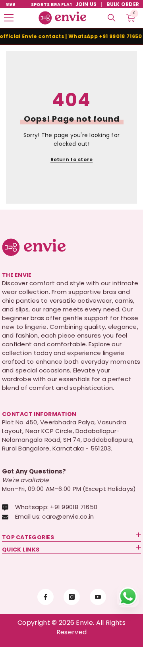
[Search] (111, 18)
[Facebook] (45, 597)
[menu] (9, 18)
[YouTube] (98, 597)
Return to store (71, 159)
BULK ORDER (122, 4)
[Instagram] (72, 597)
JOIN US (86, 4)
